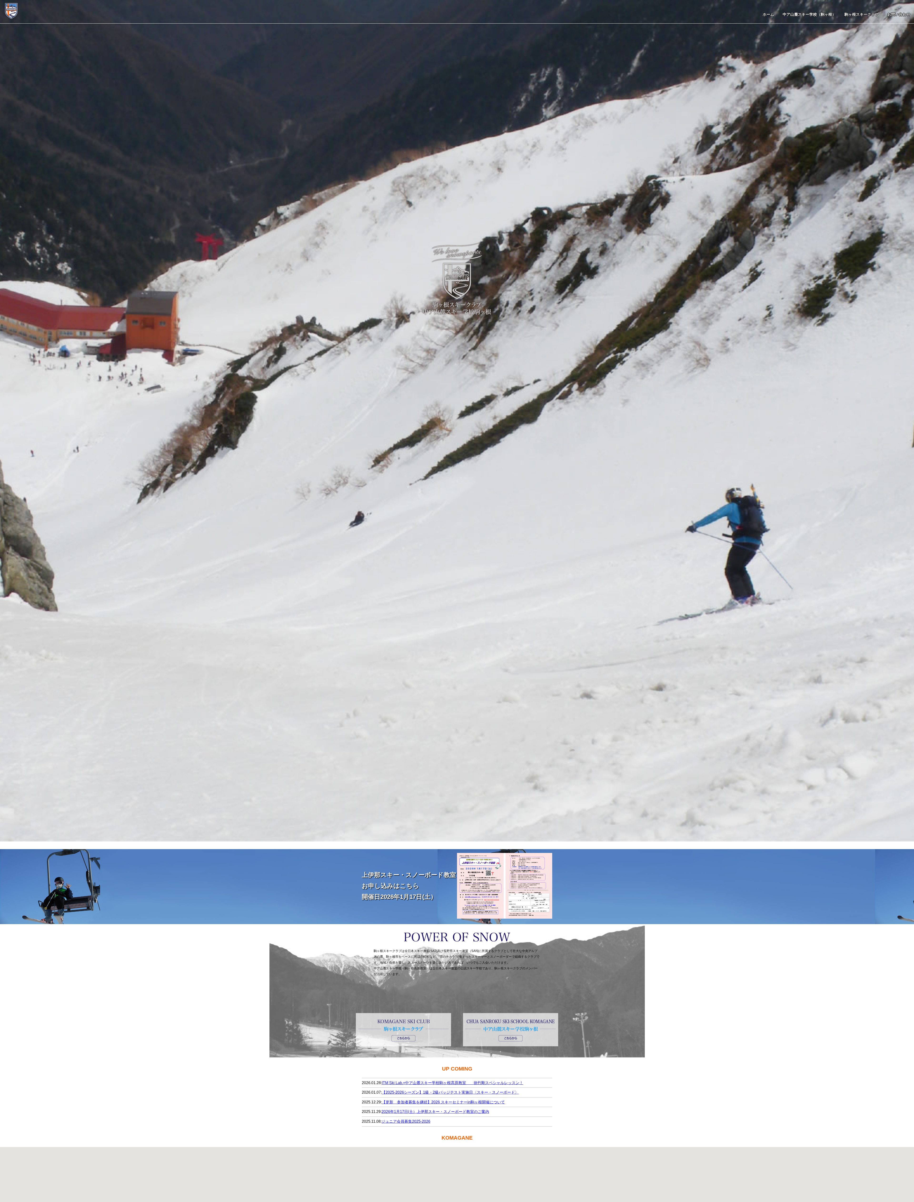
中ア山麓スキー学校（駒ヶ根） (809, 14)
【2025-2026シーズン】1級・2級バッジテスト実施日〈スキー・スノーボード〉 (450, 1092)
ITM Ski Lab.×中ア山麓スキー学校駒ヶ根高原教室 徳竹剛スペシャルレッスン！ (452, 1083)
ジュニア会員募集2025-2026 (406, 1121)
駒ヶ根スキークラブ (861, 14)
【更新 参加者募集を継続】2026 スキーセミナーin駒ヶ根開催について (443, 1102)
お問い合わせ (898, 14)
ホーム (768, 14)
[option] (457, 420)
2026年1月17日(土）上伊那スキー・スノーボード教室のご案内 (435, 1112)
